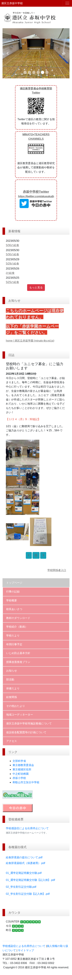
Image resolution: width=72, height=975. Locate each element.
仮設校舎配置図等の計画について (26, 732)
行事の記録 (13, 591)
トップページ (14, 582)
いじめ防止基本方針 (18, 653)
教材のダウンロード (18, 618)
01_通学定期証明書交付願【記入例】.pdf (30, 880)
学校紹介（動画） (17, 626)
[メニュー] (67, 3)
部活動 (10, 679)
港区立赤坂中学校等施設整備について (29, 723)
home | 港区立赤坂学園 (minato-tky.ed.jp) (30, 340)
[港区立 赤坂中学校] (36, 17)
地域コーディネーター (19, 714)
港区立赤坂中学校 (12, 3)
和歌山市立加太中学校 (26, 782)
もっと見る (36, 287)
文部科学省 (19, 761)
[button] (8, 53)
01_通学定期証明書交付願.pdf (24, 873)
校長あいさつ (14, 609)
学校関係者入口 (56, 570)
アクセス (11, 741)
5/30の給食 (12, 245)
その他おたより (15, 706)
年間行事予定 (14, 644)
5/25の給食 (12, 282)
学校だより (13, 635)
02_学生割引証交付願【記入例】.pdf (28, 893)
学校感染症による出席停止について (27, 828)
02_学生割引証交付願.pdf (21, 886)
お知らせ (11, 670)
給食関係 (11, 697)
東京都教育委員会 (23, 765)
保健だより (13, 688)
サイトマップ (26, 950)
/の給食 (10, 273)
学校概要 (11, 600)
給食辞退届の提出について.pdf (24, 857)
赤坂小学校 (19, 778)
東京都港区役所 (22, 769)
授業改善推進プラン (18, 662)
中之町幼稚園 (21, 773)
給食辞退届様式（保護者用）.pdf (25, 863)
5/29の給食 (12, 263)
